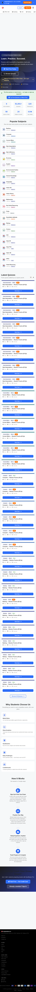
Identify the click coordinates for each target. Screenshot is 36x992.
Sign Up (28, 7)
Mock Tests (3, 958)
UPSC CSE (6, 11)
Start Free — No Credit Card (19, 881)
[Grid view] (30, 277)
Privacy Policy (4, 972)
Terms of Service (4, 971)
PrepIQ (3, 979)
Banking (15, 11)
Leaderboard (4, 962)
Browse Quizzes (11, 73)
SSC (22, 11)
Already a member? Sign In (18, 886)
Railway (29, 11)
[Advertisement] (18, 32)
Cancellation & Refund (5, 974)
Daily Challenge (4, 956)
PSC (2, 951)
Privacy (27, 988)
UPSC (2, 944)
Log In (20, 7)
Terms (23, 988)
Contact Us (3, 939)
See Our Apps (27, 2)
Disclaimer (3, 937)
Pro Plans (3, 964)
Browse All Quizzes (17, 696)
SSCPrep (4, 981)
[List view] (33, 277)
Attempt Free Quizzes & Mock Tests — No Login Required (16, 79)
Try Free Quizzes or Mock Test (18, 97)
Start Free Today (11, 69)
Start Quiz (17, 290)
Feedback (3, 965)
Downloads (3, 960)
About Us (3, 935)
